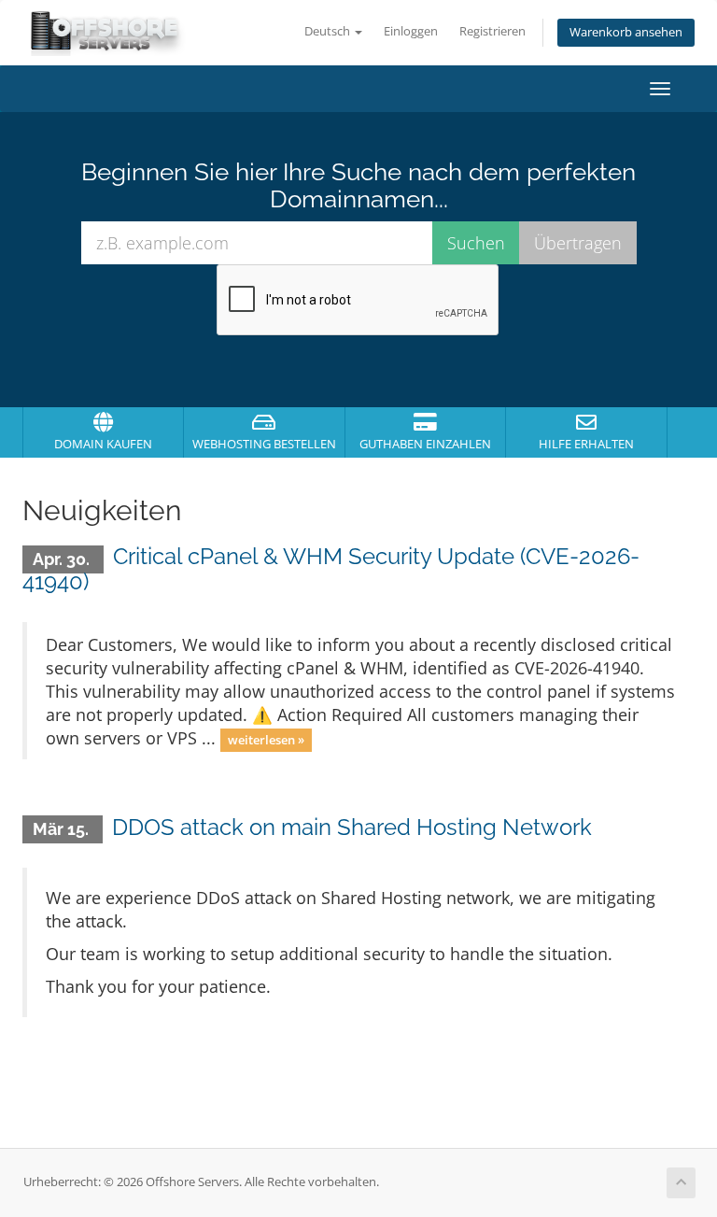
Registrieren (492, 31)
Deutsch (328, 31)
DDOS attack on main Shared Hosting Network (352, 827)
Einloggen (411, 31)
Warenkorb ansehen (625, 32)
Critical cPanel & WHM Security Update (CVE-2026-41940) (331, 568)
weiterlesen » (266, 739)
